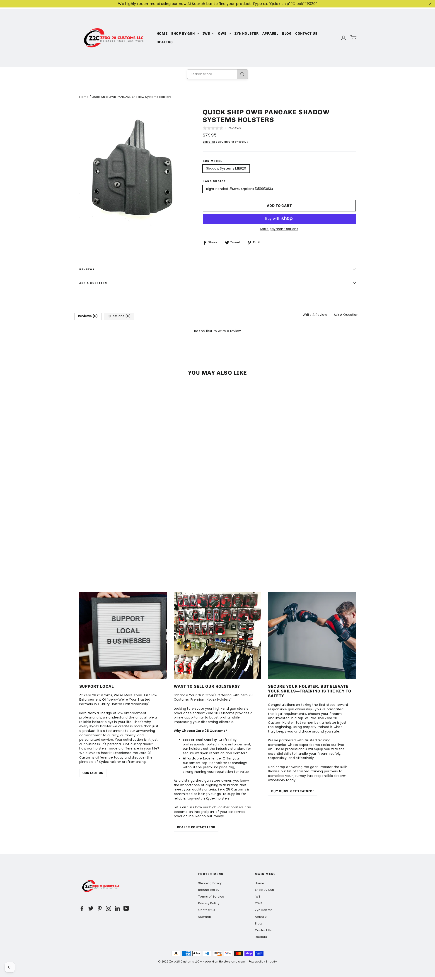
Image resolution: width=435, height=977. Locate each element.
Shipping (209, 142)
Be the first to (217, 331)
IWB (207, 33)
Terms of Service (211, 896)
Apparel (270, 33)
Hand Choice (214, 181)
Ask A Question (346, 314)
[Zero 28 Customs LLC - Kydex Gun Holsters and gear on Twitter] (91, 908)
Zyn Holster (246, 33)
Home (162, 33)
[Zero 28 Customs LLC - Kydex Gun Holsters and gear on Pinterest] (99, 908)
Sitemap (204, 917)
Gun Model (212, 161)
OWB (222, 33)
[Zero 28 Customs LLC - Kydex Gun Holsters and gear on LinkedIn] (117, 908)
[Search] (242, 74)
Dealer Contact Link (196, 827)
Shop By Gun (183, 33)
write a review (229, 331)
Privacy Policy (208, 903)
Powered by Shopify (263, 961)
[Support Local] (123, 635)
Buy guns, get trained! (292, 791)
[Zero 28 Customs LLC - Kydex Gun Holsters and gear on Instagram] (108, 908)
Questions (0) (119, 316)
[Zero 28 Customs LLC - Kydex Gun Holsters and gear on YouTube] (126, 908)
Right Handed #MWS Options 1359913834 (239, 189)
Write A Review (315, 314)
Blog (287, 33)
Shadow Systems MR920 (226, 168)
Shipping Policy (210, 883)
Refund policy (208, 890)
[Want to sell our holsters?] (217, 635)
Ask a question (93, 283)
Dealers (165, 42)
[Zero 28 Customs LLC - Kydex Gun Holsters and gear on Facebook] (82, 908)
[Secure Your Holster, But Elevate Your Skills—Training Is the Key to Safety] (312, 635)
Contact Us (306, 33)
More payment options (279, 229)
